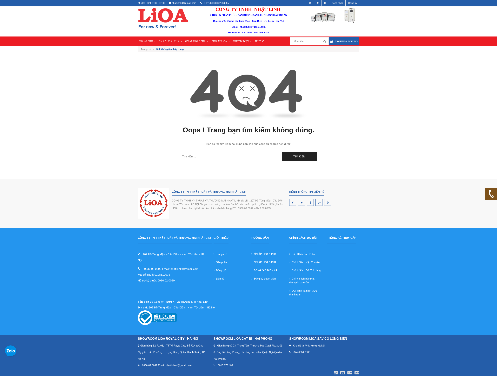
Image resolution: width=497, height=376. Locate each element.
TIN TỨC (259, 41)
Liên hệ (219, 278)
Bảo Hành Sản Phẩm (302, 254)
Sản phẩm (221, 262)
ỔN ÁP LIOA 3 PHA (195, 41)
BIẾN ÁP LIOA (219, 41)
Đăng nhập (337, 3)
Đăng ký (352, 3)
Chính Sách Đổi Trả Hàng (305, 270)
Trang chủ (147, 49)
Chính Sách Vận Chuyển (305, 262)
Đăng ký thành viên (264, 278)
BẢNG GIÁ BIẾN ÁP (264, 270)
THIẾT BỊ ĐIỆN (241, 41)
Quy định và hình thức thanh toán (303, 292)
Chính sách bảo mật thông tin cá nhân (302, 280)
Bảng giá (220, 270)
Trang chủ (221, 254)
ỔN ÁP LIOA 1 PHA (169, 41)
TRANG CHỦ (146, 41)
